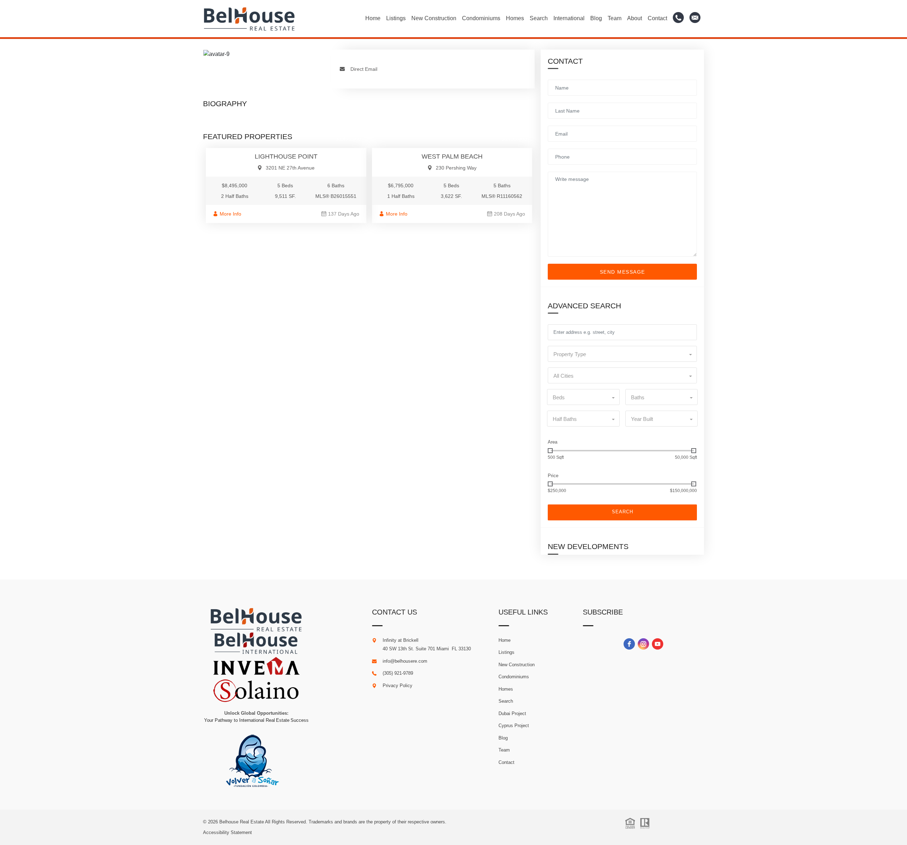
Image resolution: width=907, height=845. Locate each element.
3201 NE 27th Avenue (290, 168)
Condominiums (481, 18)
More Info (230, 214)
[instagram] (643, 644)
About (634, 18)
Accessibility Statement (227, 832)
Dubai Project (512, 713)
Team (614, 18)
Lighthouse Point (286, 156)
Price (553, 475)
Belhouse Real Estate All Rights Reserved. (264, 821)
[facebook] (629, 644)
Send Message (622, 272)
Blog (596, 18)
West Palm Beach (452, 156)
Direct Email (363, 69)
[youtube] (657, 644)
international (569, 18)
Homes (515, 18)
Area (552, 442)
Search (539, 18)
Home (373, 18)
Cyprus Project (513, 725)
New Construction (433, 18)
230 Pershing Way (456, 168)
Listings (396, 18)
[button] (622, 354)
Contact (657, 18)
